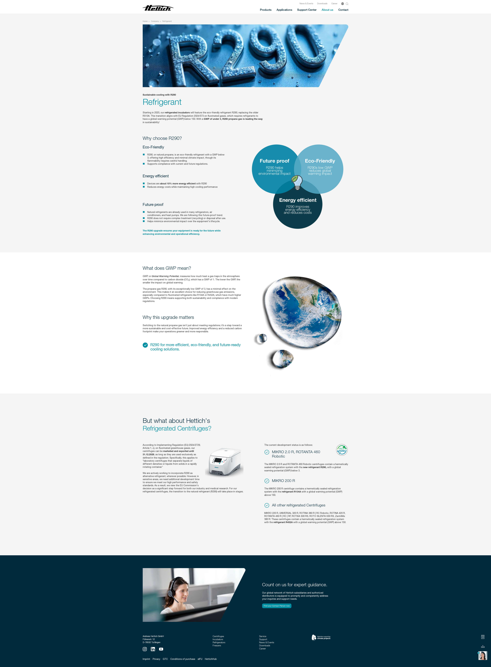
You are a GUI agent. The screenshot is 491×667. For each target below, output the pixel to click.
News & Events (306, 3)
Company (155, 21)
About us (327, 9)
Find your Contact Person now (277, 606)
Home (145, 21)
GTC (165, 659)
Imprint (146, 659)
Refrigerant (167, 21)
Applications (284, 9)
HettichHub (211, 659)
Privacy (156, 659)
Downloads (322, 3)
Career (334, 3)
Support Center (307, 9)
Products (265, 9)
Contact (343, 9)
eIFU (200, 659)
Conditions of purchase (182, 659)
